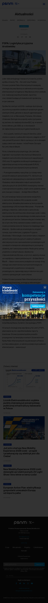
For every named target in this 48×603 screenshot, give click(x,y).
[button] (45, 287)
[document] (24, 301)
